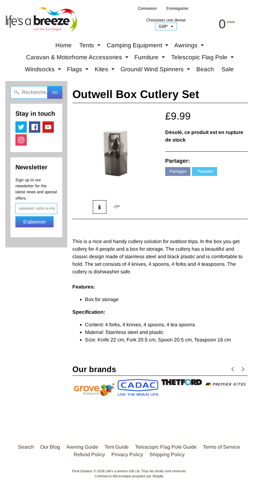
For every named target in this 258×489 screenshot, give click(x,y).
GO (55, 92)
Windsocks (44, 70)
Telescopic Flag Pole (203, 58)
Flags (78, 70)
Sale (228, 69)
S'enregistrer (177, 9)
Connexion (147, 9)
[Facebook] (34, 127)
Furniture (150, 58)
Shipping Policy (167, 454)
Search (26, 447)
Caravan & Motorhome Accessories (78, 58)
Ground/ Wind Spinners (156, 70)
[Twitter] (21, 127)
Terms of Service (221, 447)
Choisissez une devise (166, 20)
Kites (105, 70)
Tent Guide (116, 447)
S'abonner (34, 221)
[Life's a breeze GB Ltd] (41, 19)
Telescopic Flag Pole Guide (166, 447)
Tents (90, 46)
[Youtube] (48, 127)
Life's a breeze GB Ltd (122, 471)
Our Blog (50, 447)
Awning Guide (82, 447)
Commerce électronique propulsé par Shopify (129, 476)
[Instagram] (21, 140)
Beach (205, 69)
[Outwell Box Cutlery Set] (99, 207)
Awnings (189, 46)
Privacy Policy (127, 454)
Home (63, 45)
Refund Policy (89, 454)
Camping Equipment (138, 46)
